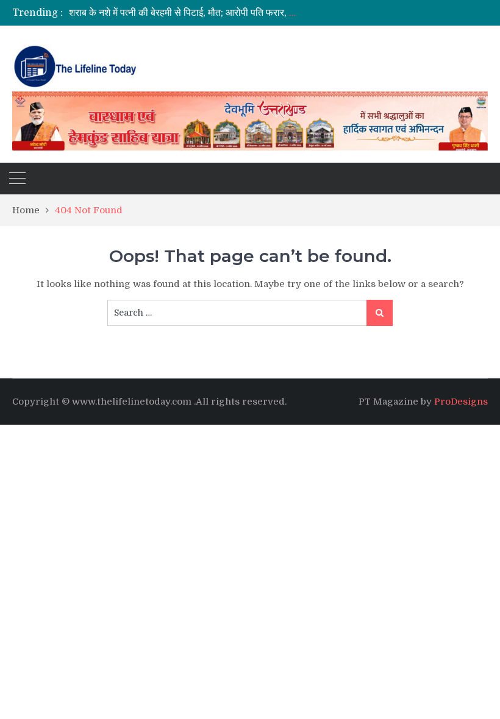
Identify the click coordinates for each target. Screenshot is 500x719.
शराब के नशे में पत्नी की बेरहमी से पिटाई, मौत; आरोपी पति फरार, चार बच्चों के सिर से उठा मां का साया (241, 12)
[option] (183, 12)
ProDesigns (461, 401)
